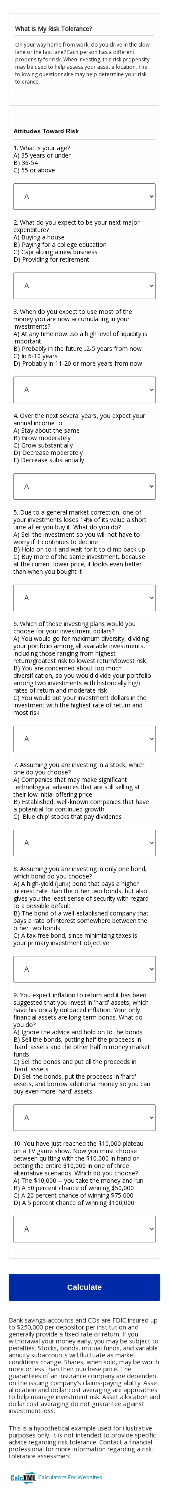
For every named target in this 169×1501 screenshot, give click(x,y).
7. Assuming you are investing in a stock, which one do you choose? (81, 791)
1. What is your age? (42, 159)
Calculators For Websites (70, 1477)
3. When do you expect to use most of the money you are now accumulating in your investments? (80, 337)
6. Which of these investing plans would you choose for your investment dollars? (82, 668)
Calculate (84, 1287)
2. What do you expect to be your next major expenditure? (76, 240)
